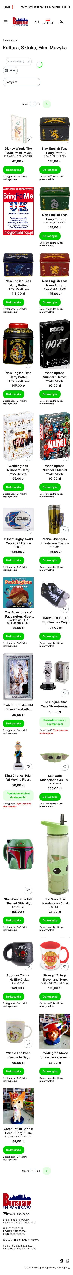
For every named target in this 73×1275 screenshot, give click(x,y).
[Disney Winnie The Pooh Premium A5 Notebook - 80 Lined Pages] (18, 129)
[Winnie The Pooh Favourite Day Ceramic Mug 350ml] (18, 1031)
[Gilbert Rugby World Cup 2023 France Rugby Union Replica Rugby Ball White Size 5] (18, 520)
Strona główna (10, 40)
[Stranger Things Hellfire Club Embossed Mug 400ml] (18, 954)
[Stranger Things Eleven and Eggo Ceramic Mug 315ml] (54, 954)
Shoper (63, 1267)
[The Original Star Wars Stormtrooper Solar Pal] (54, 676)
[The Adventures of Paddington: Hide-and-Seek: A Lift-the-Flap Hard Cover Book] (18, 593)
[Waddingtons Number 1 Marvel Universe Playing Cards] (54, 437)
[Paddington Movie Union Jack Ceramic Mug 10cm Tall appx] (54, 1031)
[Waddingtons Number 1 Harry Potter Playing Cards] (18, 436)
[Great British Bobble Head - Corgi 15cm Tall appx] (18, 1106)
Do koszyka (13, 169)
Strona (25, 104)
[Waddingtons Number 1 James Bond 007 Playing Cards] (54, 344)
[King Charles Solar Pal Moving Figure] (18, 756)
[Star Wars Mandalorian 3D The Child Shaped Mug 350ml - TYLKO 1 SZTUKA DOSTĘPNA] (54, 756)
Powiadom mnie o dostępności (54, 721)
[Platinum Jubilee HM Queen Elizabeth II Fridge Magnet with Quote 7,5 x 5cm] (18, 677)
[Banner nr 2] (18, 217)
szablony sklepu (35, 1267)
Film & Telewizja (19, 61)
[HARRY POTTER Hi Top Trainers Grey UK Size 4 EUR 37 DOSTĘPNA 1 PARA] (54, 596)
